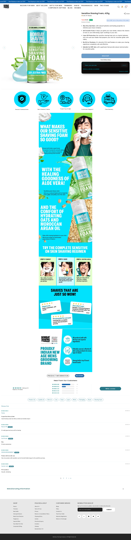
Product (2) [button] (32, 399)
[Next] (73, 47)
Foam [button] (62, 399)
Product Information (58, 376)
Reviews (79, 376)
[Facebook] (79, 516)
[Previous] (4, 47)
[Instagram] (88, 516)
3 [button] (66, 478)
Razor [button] (89, 399)
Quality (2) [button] (41, 399)
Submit (109, 509)
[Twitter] (98, 516)
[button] (55, 384)
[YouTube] (93, 516)
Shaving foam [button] (98, 399)
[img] (4, 410)
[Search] (119, 7)
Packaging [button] (82, 399)
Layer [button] (68, 399)
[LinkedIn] (84, 516)
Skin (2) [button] (49, 399)
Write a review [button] (110, 388)
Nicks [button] (74, 399)
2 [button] (63, 478)
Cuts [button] (56, 399)
